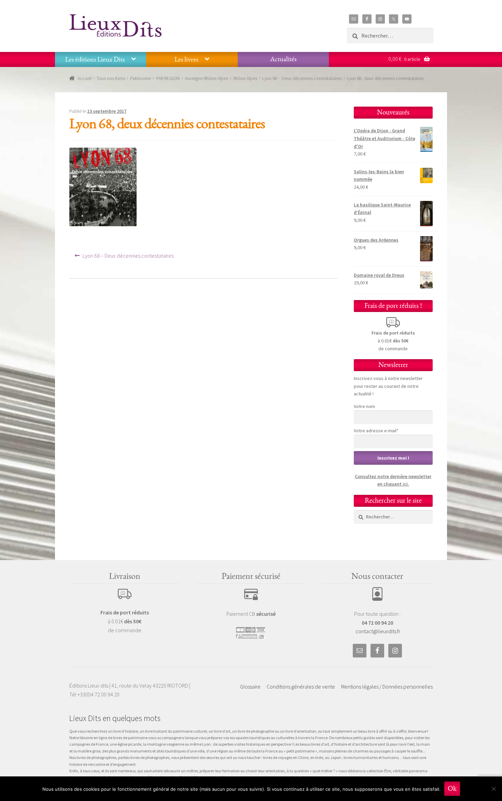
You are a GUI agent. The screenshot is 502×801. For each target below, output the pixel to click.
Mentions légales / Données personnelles (387, 686)
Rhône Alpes (245, 78)
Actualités (283, 59)
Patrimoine (140, 78)
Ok (452, 788)
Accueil (85, 78)
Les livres (186, 59)
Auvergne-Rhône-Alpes (206, 78)
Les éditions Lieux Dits (95, 59)
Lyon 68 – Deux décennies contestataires (301, 78)
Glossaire (250, 686)
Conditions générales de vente (301, 686)
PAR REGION (168, 78)
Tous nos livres (111, 78)
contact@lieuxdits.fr (377, 631)
